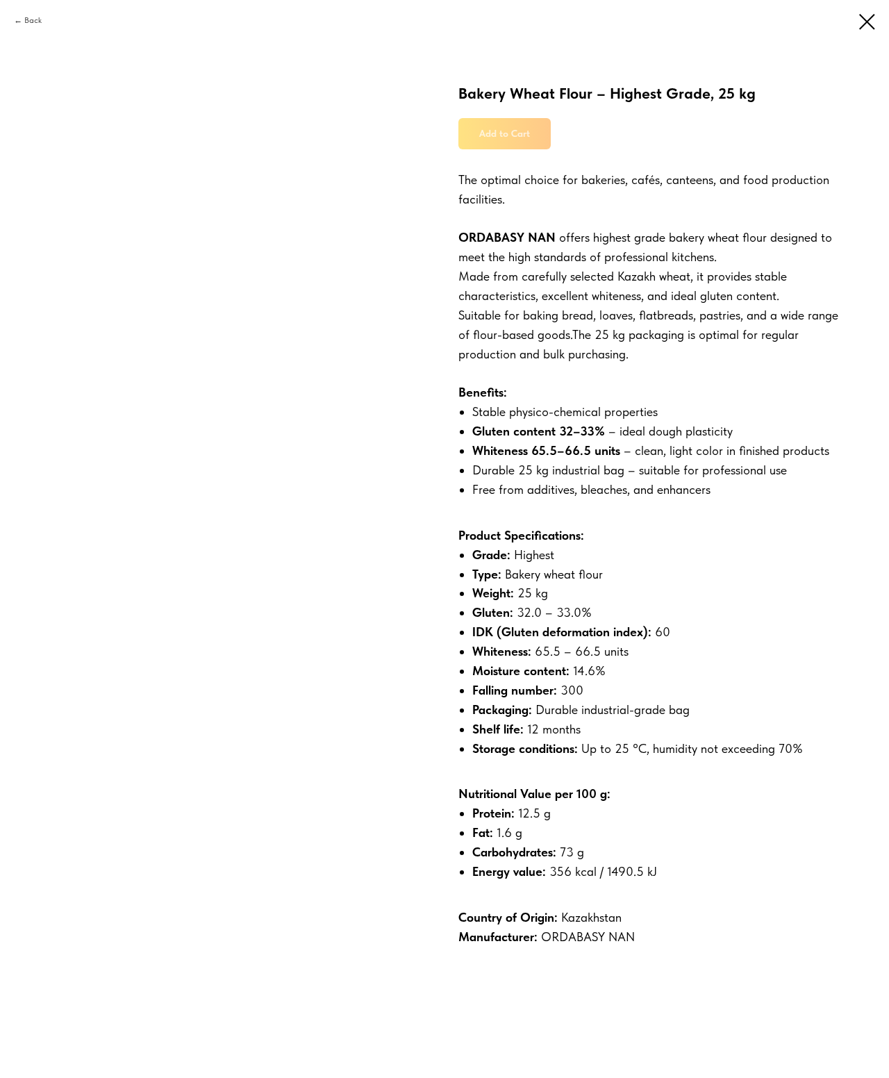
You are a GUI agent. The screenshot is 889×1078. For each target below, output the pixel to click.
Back (33, 20)
